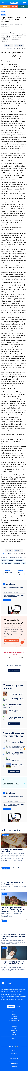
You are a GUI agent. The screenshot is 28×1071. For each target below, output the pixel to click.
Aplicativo (14, 1028)
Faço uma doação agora (10, 640)
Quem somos (14, 1056)
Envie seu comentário (14, 670)
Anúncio (14, 1034)
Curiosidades (6, 835)
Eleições (5, 948)
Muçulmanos (17, 563)
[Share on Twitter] (19, 48)
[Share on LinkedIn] (17, 48)
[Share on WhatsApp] (24, 48)
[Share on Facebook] (14, 48)
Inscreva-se (14, 1030)
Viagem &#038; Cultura (14, 1020)
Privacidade (14, 1066)
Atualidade (14, 1014)
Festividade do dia (11, 784)
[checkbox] (3, 595)
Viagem (4, 893)
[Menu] (4, 2)
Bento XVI (4, 560)
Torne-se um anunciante (14, 1061)
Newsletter (14, 1026)
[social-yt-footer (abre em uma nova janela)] (10, 1046)
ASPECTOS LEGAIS (14, 1058)
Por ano (14, 1041)
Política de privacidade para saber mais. (14, 596)
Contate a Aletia (14, 1063)
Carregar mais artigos (14, 723)
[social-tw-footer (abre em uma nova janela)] (15, 1046)
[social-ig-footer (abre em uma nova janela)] (18, 1046)
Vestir (14, 1032)
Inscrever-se (7, 600)
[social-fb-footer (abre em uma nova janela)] (12, 1046)
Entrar (18, 1006)
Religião (3, 11)
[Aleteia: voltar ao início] (14, 2)
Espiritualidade (14, 1018)
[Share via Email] (22, 48)
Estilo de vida (14, 1016)
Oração (22, 6)
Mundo (23, 563)
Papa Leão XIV (6, 868)
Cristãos (11, 560)
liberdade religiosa (6, 563)
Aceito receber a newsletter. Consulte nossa (14, 596)
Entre (20, 665)
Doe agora (13, 6)
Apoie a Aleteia (14, 1053)
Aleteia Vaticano (18, 24)
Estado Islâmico (19, 560)
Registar (5, 6)
